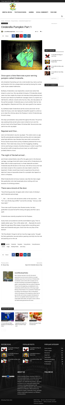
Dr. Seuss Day (5, 265)
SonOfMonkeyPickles (10, 31)
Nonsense (7, 21)
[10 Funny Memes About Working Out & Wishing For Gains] (7, 316)
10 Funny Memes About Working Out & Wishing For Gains (7, 325)
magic (8, 246)
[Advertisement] (44, 6)
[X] (17, 36)
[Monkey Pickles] (12, 6)
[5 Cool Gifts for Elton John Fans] (47, 68)
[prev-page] (2, 330)
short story (22, 246)
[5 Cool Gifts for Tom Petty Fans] (47, 73)
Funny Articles (14, 21)
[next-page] (5, 330)
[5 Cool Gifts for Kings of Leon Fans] (47, 56)
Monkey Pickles (14, 246)
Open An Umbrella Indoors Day (33, 265)
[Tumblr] (29, 36)
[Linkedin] (25, 36)
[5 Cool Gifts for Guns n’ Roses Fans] (47, 62)
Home (2, 21)
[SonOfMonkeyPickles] (2, 31)
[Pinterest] (21, 36)
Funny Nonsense (36, 244)
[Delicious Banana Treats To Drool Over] (35, 316)
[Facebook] (13, 36)
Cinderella (13, 244)
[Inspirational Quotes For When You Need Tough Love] (21, 316)
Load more (53, 78)
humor (3, 246)
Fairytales (20, 244)
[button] (62, 16)
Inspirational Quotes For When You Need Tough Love (20, 325)
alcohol (7, 244)
